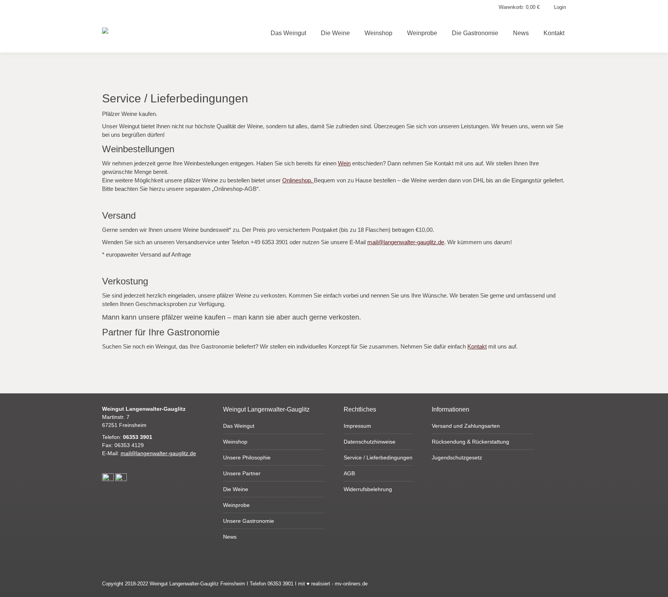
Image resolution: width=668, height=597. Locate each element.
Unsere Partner (242, 473)
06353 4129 (129, 445)
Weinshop (235, 442)
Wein (344, 163)
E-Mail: (149, 453)
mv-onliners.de (351, 584)
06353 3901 (137, 437)
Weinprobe (236, 505)
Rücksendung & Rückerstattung (470, 442)
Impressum (357, 426)
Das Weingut (238, 426)
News (230, 537)
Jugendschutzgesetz (457, 457)
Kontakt (477, 346)
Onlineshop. (298, 180)
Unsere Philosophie (247, 457)
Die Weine (235, 489)
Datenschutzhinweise (369, 442)
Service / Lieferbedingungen (378, 457)
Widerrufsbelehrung (368, 489)
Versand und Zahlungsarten (466, 426)
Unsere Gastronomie (248, 521)
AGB (349, 473)
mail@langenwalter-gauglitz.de (405, 242)
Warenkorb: (519, 7)
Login (560, 7)
